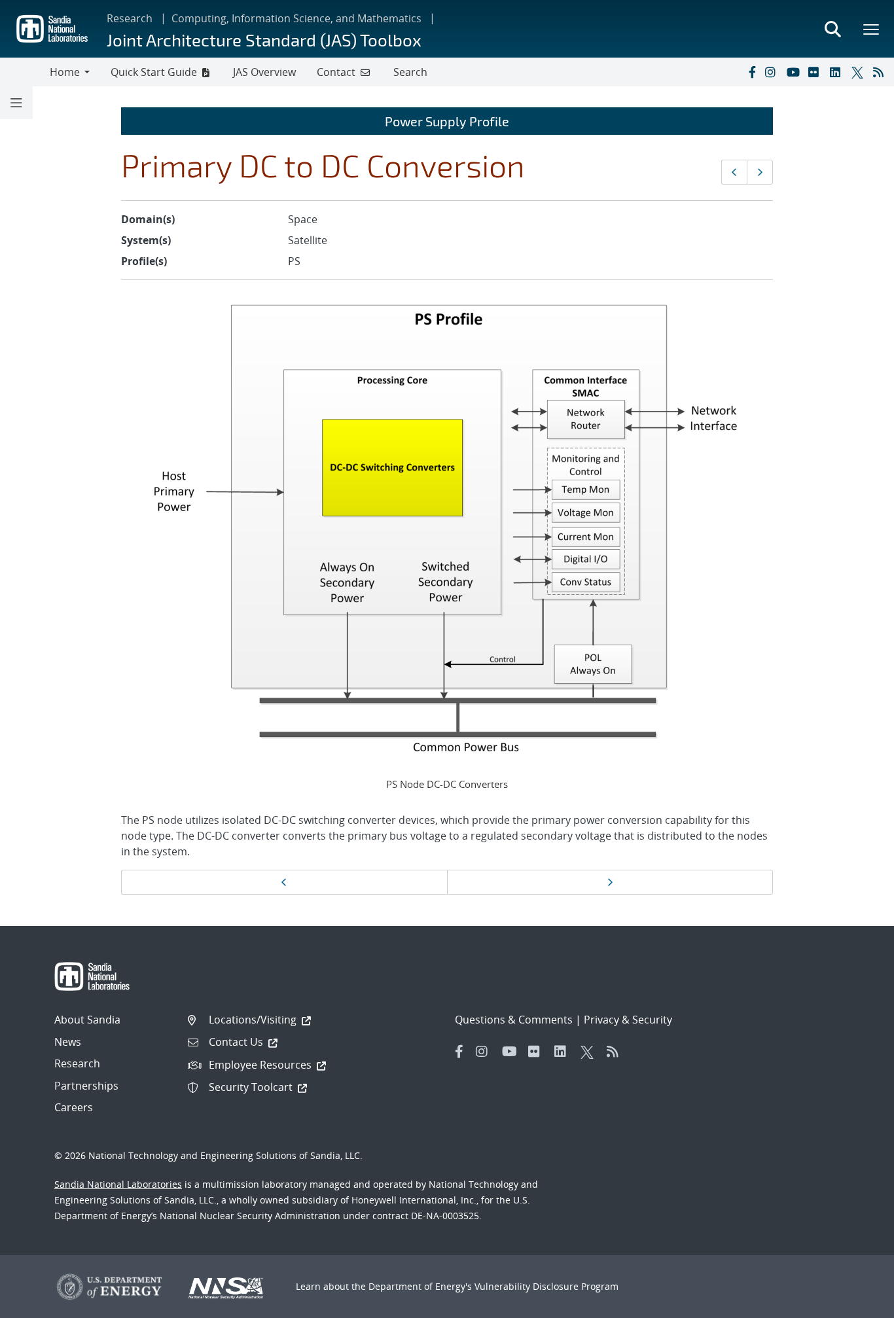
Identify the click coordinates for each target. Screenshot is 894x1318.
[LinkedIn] (838, 72)
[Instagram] (773, 72)
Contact (336, 72)
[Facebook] (751, 72)
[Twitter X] (859, 72)
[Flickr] (816, 72)
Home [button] (65, 72)
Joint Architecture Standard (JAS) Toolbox (264, 39)
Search (410, 72)
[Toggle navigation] (24, 72)
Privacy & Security (628, 1019)
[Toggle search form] (832, 28)
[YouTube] (794, 72)
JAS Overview (264, 72)
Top (855, 1303)
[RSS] (881, 72)
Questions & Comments (514, 1019)
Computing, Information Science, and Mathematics (296, 18)
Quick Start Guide (154, 72)
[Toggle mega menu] (871, 28)
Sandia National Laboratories (118, 1184)
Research (129, 18)
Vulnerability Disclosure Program (546, 1286)
